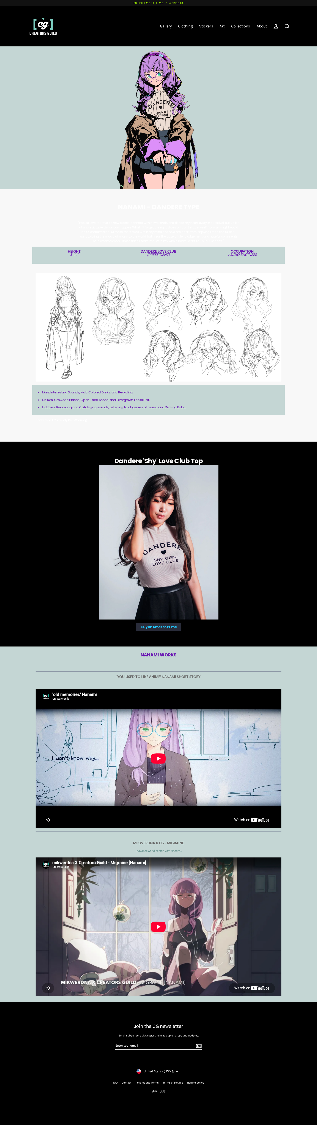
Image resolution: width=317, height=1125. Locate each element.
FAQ (115, 1082)
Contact (126, 1082)
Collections (240, 26)
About (262, 26)
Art (222, 26)
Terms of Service (173, 1082)
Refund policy (195, 1082)
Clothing (185, 26)
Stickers (206, 26)
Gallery (166, 26)
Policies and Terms (147, 1082)
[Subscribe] (198, 1046)
